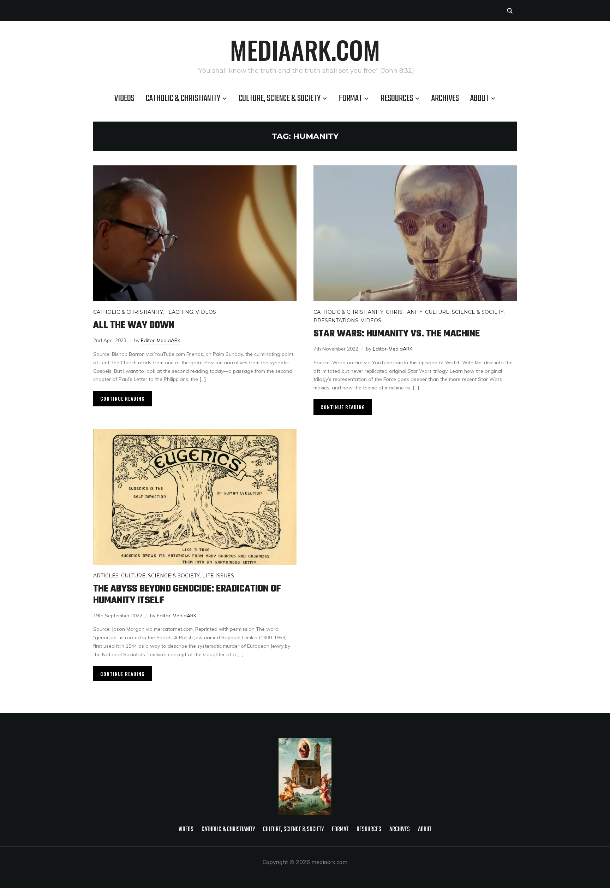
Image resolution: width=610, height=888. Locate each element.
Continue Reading (122, 398)
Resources (397, 99)
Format (350, 99)
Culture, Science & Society (280, 99)
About (479, 99)
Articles (106, 575)
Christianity (404, 312)
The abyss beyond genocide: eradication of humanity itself (187, 594)
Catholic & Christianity (183, 99)
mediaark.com (305, 49)
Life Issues (218, 575)
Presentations (335, 320)
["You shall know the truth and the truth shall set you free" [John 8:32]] (305, 742)
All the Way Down (133, 325)
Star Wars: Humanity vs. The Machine (396, 333)
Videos (124, 99)
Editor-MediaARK (160, 340)
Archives (445, 99)
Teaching (179, 312)
